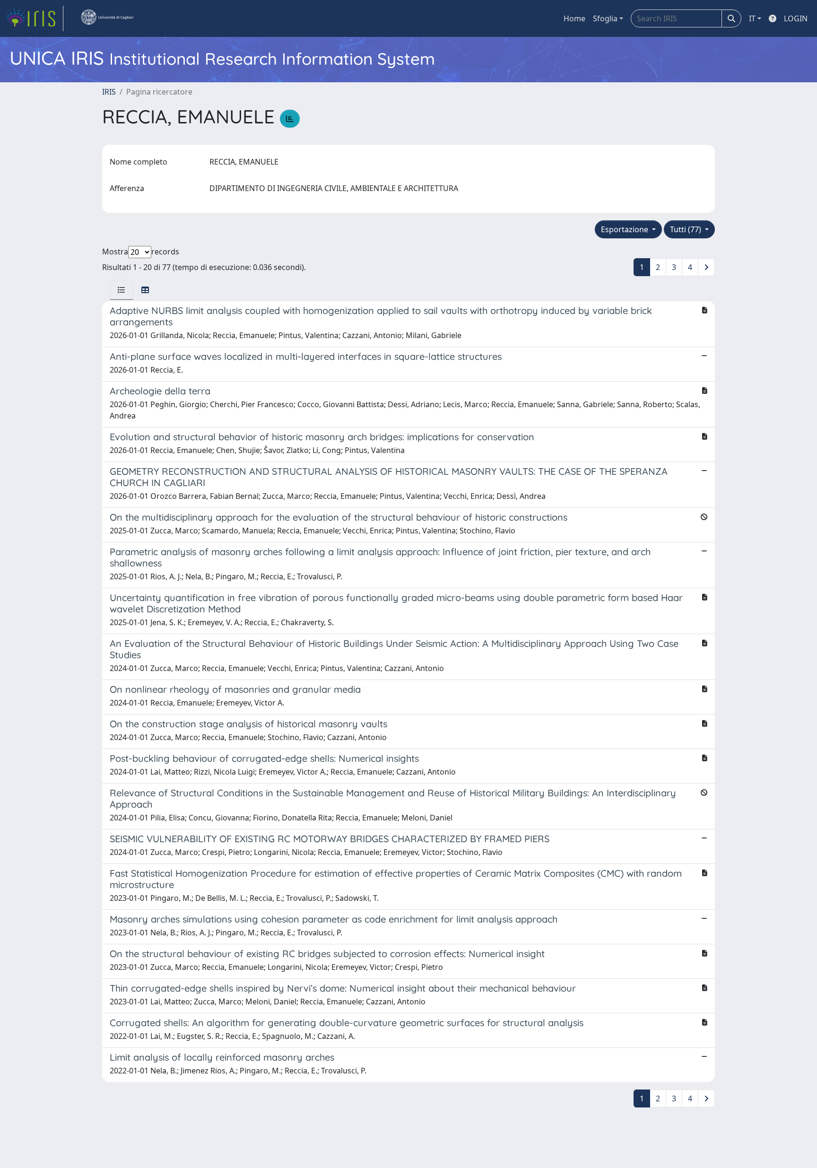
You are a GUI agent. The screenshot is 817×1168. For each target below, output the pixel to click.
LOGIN (796, 18)
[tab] (121, 290)
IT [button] (752, 18)
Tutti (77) (686, 229)
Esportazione (625, 229)
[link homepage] (34, 18)
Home (574, 18)
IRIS (109, 92)
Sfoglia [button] (605, 18)
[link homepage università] (107, 18)
